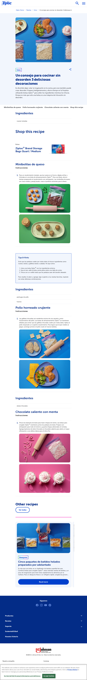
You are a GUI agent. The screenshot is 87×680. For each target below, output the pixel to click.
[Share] (70, 69)
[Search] (77, 3)
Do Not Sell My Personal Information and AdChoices (22, 676)
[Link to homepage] (8, 3)
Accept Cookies (49, 676)
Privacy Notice (72, 670)
